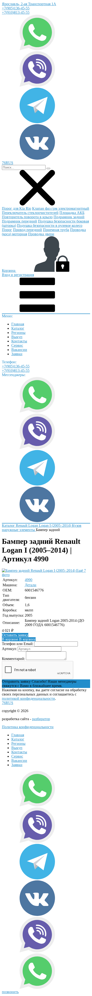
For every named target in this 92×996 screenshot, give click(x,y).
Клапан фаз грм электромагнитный (60, 208)
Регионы (18, 333)
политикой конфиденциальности (28, 698)
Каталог (17, 328)
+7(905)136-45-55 (15, 8)
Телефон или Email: (17, 644)
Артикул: (9, 649)
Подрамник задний (69, 217)
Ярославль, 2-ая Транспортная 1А (29, 4)
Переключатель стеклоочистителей (30, 213)
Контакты (19, 341)
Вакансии (19, 350)
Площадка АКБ (71, 213)
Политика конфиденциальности (28, 727)
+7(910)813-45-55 (15, 12)
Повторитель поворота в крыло (27, 217)
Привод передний (27, 230)
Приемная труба (56, 230)
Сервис (17, 345)
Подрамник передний (19, 221)
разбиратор (41, 719)
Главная (17, 324)
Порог (7, 230)
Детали (30, 585)
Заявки (16, 354)
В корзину (19, 639)
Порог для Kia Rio (16, 208)
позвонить (10, 992)
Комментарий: (13, 659)
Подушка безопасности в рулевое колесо (49, 225)
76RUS (7, 703)
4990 (28, 580)
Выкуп (16, 337)
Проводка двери (41, 234)
